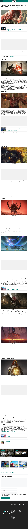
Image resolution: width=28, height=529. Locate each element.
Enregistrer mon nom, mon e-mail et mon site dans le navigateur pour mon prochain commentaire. (14, 495)
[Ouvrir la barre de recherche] (27, 1)
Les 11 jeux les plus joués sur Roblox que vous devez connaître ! (5, 470)
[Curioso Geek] (14, 1)
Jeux (20, 506)
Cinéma (20, 511)
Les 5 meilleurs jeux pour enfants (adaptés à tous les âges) (14, 470)
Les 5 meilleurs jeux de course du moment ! (23, 470)
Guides (20, 510)
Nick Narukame (7, 441)
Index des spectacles (11, 56)
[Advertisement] (14, 45)
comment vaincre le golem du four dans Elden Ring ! (9, 431)
